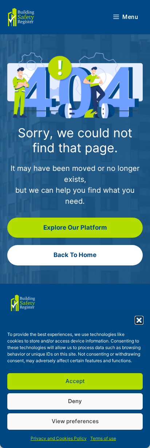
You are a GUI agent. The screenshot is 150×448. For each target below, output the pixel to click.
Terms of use (103, 438)
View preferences (75, 421)
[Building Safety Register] (22, 17)
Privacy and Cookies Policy (59, 438)
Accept (75, 381)
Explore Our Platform (75, 227)
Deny (75, 401)
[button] (139, 320)
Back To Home (75, 255)
